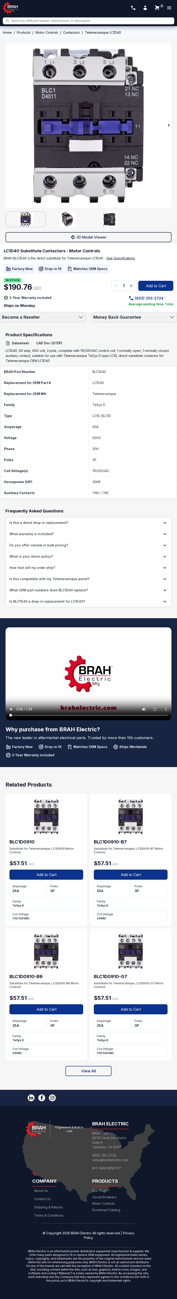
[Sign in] (145, 8)
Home (7, 32)
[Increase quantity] (131, 286)
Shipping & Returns (48, 1207)
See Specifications (120, 258)
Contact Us (42, 1199)
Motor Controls (46, 32)
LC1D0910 (58, 848)
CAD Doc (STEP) (49, 343)
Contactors (71, 32)
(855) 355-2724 (149, 298)
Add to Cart (156, 286)
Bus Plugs (99, 1191)
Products (23, 32)
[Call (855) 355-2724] (133, 8)
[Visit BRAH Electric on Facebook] (41, 1097)
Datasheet (20, 343)
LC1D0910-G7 (145, 983)
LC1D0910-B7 (145, 848)
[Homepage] (10, 8)
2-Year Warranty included (30, 298)
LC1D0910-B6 (60, 983)
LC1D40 (98, 383)
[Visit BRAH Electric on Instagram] (52, 1097)
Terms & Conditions (49, 1215)
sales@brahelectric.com (110, 1160)
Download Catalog (106, 1210)
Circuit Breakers (104, 1197)
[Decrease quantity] (116, 286)
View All (88, 1071)
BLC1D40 (99, 372)
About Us (41, 1191)
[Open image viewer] (88, 125)
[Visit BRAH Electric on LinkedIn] (31, 1097)
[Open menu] (169, 8)
